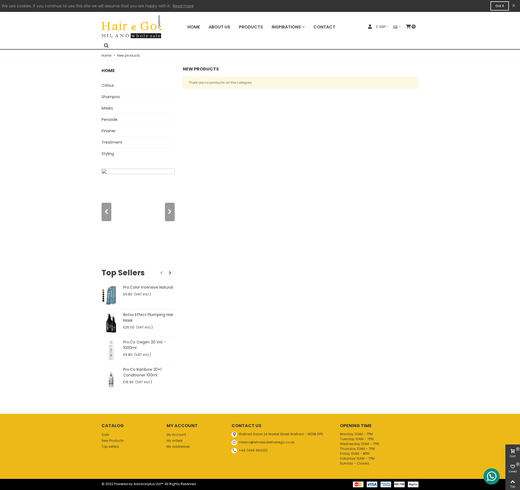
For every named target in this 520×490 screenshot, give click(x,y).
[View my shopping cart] (408, 27)
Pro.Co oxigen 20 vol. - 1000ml (144, 344)
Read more (183, 6)
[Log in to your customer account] (370, 26)
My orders (175, 440)
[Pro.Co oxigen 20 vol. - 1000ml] (111, 350)
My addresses (178, 446)
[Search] (106, 46)
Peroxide (110, 119)
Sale (105, 434)
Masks (107, 108)
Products (251, 27)
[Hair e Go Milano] (131, 26)
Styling (108, 153)
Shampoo (111, 96)
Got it (499, 6)
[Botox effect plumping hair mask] (111, 323)
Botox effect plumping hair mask (148, 317)
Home (193, 27)
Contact (324, 27)
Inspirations (286, 27)
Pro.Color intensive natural (148, 287)
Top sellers (123, 272)
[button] (170, 212)
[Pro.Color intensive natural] (111, 295)
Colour (108, 85)
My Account (176, 434)
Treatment (112, 142)
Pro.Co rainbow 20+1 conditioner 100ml (142, 372)
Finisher (109, 131)
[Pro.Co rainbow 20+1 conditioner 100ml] (111, 377)
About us (219, 27)
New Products (113, 440)
